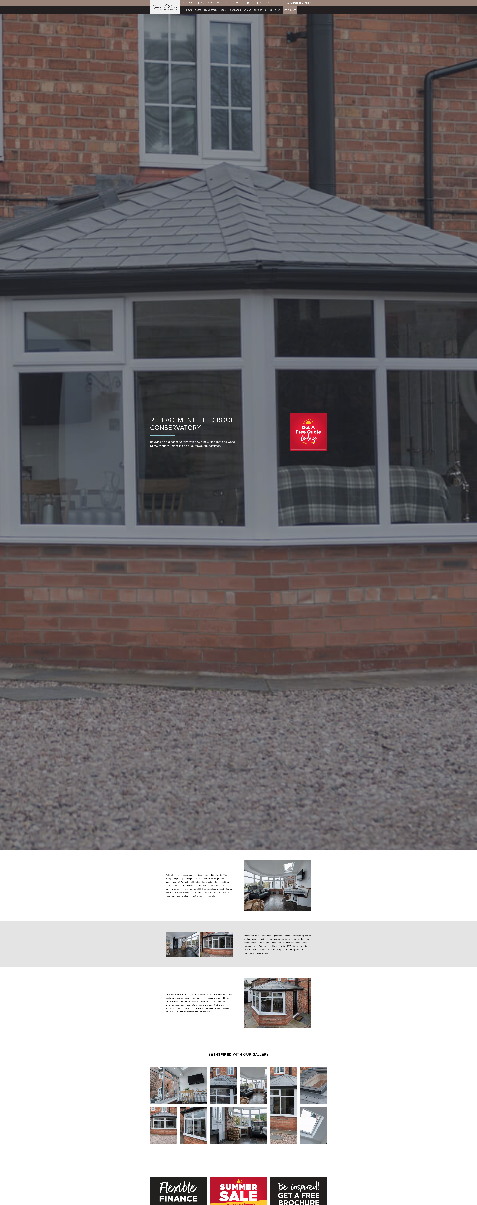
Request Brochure (208, 3)
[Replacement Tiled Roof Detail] (193, 1125)
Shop (277, 10)
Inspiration (235, 10)
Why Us (247, 10)
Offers (268, 10)
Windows (187, 10)
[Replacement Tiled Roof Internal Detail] (238, 1125)
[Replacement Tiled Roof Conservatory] (178, 1085)
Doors (198, 10)
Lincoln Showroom (227, 3)
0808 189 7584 (300, 3)
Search (241, 3)
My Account (264, 3)
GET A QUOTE (290, 10)
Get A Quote (190, 3)
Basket (252, 3)
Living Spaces (211, 10)
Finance (258, 10)
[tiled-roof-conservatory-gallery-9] (283, 1105)
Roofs (224, 10)
